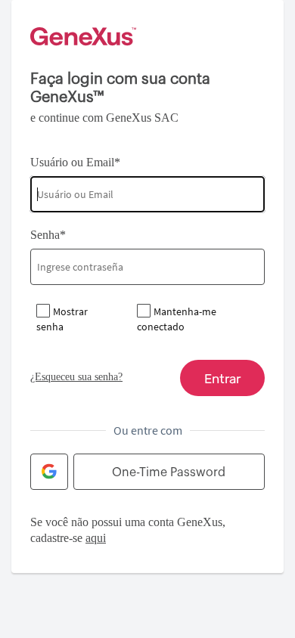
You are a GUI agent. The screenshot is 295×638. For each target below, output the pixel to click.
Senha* (48, 234)
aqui (95, 537)
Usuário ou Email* (75, 162)
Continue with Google (49, 472)
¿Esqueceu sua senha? (76, 376)
